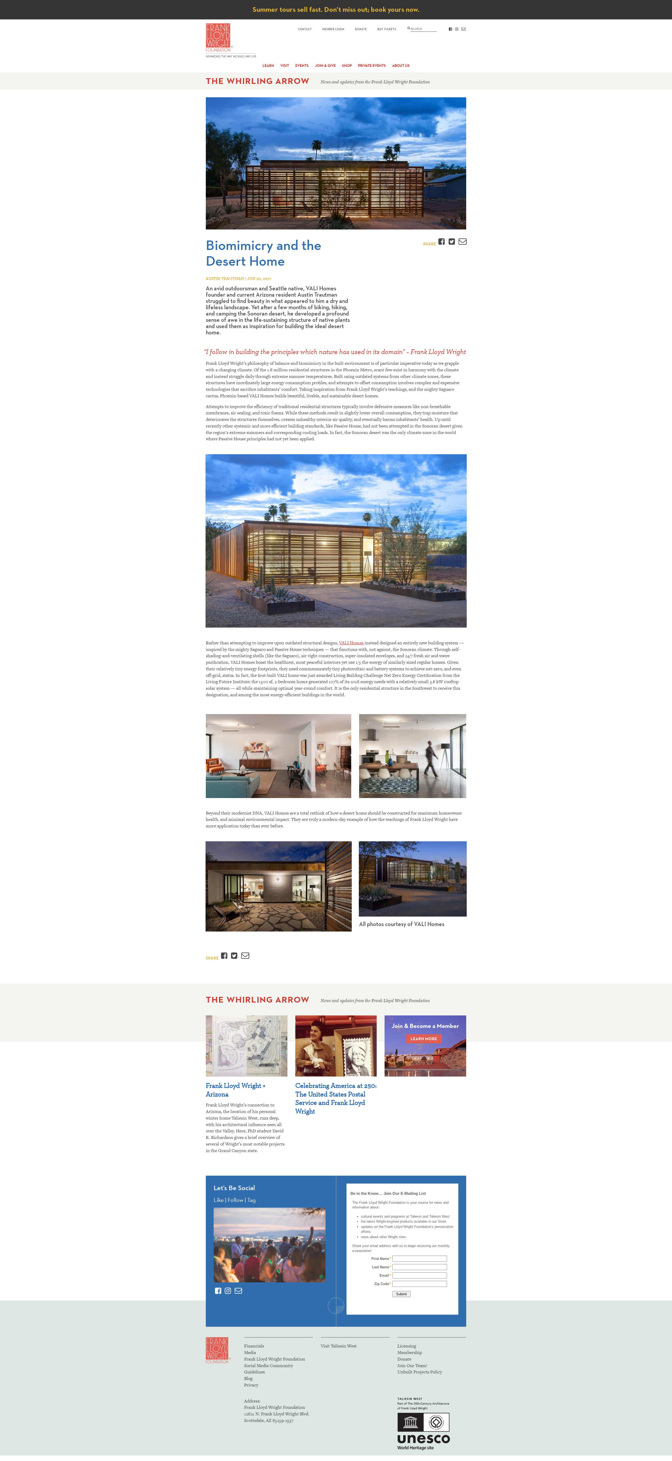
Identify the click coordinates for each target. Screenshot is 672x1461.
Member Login (333, 29)
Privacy (251, 1385)
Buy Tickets (386, 29)
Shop (347, 65)
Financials (254, 1346)
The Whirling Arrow (258, 81)
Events (302, 65)
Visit (284, 65)
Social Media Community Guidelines (268, 1368)
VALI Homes (351, 643)
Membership (409, 1352)
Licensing (406, 1346)
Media (250, 1352)
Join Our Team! (412, 1365)
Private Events (372, 65)
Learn (268, 65)
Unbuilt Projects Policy (419, 1372)
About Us (401, 65)
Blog (248, 1378)
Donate (361, 29)
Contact (305, 29)
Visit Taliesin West (339, 1346)
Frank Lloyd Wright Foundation (274, 1359)
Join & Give (325, 65)
